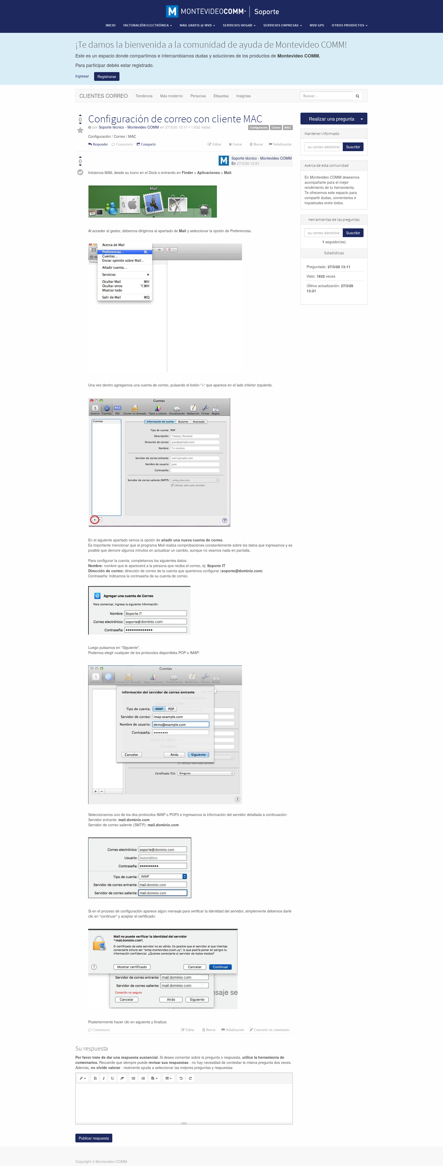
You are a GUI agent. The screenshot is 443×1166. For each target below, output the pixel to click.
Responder (100, 144)
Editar (216, 144)
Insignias (243, 95)
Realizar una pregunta (331, 118)
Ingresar (82, 75)
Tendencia (144, 95)
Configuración (258, 127)
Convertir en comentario (271, 1030)
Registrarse (106, 76)
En (233, 163)
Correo (276, 127)
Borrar (258, 144)
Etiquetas (221, 95)
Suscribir (353, 146)
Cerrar (237, 144)
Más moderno (171, 95)
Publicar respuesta (94, 1138)
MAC (288, 127)
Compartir (148, 144)
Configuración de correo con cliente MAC (175, 118)
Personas (198, 95)
